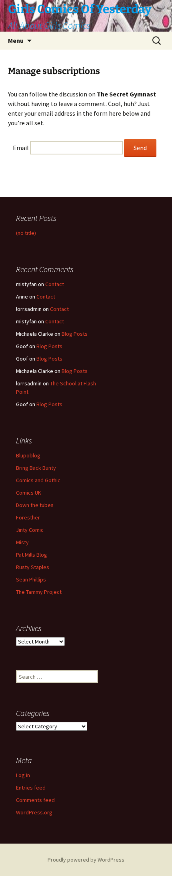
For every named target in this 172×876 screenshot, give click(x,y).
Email (21, 148)
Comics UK (28, 492)
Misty (22, 542)
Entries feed (31, 787)
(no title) (26, 233)
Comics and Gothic (38, 480)
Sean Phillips (31, 579)
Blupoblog (28, 455)
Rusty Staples (32, 567)
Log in (23, 775)
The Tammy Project (39, 591)
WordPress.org (34, 812)
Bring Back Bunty (36, 467)
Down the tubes (35, 505)
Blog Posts (75, 333)
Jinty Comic (30, 529)
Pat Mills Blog (31, 554)
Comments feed (35, 800)
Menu (16, 40)
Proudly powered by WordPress (86, 859)
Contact (54, 284)
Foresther (28, 517)
